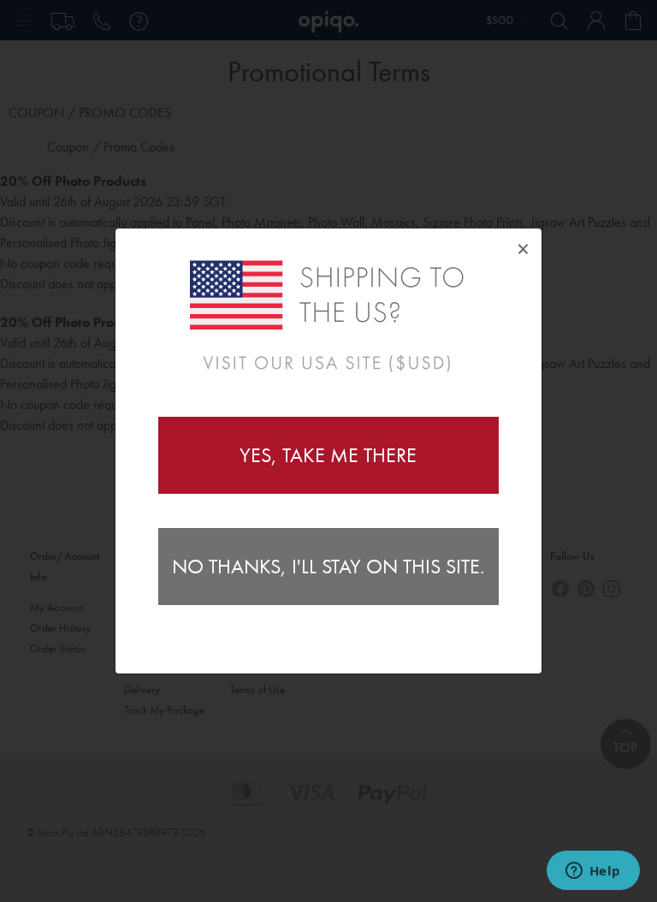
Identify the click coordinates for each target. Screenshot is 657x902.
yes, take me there (328, 455)
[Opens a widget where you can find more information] (593, 872)
